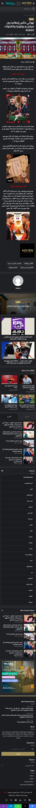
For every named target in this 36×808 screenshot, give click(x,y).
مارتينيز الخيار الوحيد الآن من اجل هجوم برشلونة (26, 406)
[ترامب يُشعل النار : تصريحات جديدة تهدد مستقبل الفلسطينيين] (28, 460)
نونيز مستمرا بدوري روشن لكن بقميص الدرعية (28, 387)
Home (31, 778)
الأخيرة (9, 417)
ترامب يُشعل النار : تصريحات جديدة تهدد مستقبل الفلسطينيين (13, 459)
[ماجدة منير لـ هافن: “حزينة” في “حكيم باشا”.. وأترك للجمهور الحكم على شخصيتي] (28, 425)
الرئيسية (30, 15)
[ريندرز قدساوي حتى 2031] (9, 379)
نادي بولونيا (12, 267)
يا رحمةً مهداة (27, 8)
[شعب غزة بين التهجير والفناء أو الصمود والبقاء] (28, 451)
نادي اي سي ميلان (26, 267)
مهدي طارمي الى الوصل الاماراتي (18, 306)
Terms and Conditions (26, 784)
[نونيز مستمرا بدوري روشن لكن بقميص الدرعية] (27, 379)
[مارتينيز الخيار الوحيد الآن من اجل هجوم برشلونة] (27, 398)
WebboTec (12, 795)
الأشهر (27, 417)
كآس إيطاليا (28, 263)
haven (31, 34)
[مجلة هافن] (18, 3)
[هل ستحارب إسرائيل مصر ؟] (28, 443)
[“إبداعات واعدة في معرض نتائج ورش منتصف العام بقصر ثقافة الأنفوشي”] (28, 434)
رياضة (25, 15)
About (31, 776)
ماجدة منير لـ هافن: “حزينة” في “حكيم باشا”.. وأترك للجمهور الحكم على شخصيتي (12, 424)
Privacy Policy (29, 781)
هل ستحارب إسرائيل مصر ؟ (14, 441)
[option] (18, 304)
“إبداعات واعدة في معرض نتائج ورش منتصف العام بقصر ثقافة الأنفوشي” (12, 434)
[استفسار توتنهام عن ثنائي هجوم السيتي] (9, 398)
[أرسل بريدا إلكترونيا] (28, 34)
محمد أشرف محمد (14, 263)
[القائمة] (2, 4)
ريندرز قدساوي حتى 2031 (11, 386)
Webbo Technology (21, 795)
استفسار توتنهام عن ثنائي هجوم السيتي (11, 406)
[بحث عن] (34, 4)
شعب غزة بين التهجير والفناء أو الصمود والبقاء (12, 450)
